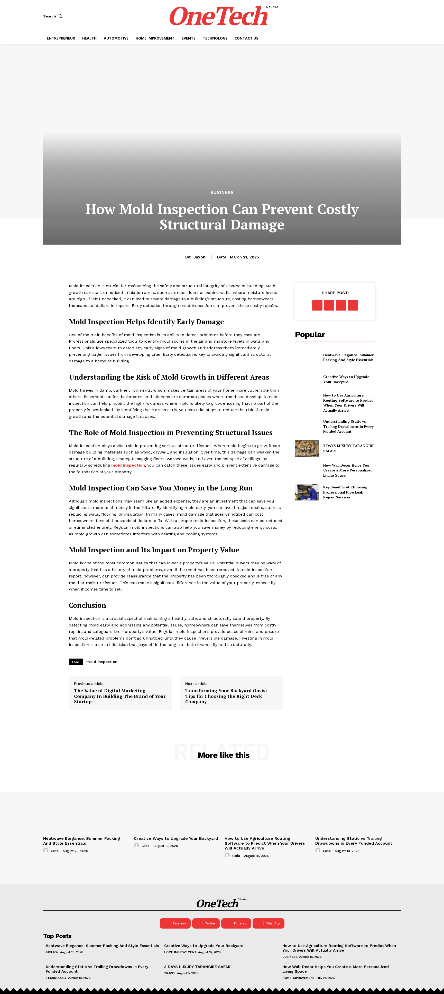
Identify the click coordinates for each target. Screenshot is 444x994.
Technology (56, 978)
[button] (54, 16)
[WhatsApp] (353, 305)
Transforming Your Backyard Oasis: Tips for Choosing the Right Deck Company (226, 696)
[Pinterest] (341, 305)
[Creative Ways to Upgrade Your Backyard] (307, 379)
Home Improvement (180, 952)
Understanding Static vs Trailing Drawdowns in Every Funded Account (348, 426)
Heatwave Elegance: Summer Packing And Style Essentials (348, 357)
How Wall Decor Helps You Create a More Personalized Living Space (348, 470)
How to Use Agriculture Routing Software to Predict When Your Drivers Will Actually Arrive (348, 403)
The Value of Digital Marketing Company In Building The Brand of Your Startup (119, 696)
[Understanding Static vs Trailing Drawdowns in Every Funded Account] (307, 426)
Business (222, 192)
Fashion (52, 952)
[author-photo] (46, 850)
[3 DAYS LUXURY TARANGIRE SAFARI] (307, 448)
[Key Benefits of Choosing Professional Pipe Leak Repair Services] (307, 492)
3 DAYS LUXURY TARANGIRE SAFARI (198, 966)
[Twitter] (329, 305)
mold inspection (102, 662)
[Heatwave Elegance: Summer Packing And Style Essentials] (307, 357)
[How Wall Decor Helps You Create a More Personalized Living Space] (307, 470)
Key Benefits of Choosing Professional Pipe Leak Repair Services (345, 492)
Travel (169, 973)
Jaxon (199, 257)
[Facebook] (317, 305)
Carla (55, 851)
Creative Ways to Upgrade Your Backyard (346, 379)
